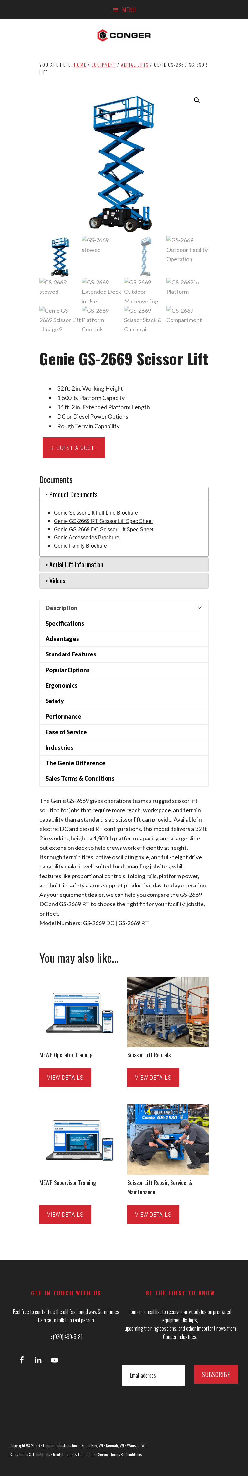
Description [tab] (62, 607)
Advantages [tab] (62, 638)
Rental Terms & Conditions (74, 1454)
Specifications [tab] (65, 623)
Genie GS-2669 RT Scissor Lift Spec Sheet (103, 521)
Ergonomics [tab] (62, 685)
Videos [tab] (57, 580)
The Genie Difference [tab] (76, 762)
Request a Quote (73, 447)
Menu (129, 9)
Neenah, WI (115, 1445)
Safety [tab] (55, 700)
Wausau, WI (136, 1445)
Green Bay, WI (92, 1445)
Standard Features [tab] (71, 654)
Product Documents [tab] (73, 494)
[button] (197, 100)
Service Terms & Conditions (120, 1454)
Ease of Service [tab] (66, 732)
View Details (65, 1077)
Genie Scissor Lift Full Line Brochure (96, 512)
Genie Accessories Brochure (86, 537)
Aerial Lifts (135, 64)
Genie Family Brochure (80, 546)
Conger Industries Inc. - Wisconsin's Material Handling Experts (124, 35)
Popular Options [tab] (68, 669)
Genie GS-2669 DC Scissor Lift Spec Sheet (103, 529)
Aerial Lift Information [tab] (76, 564)
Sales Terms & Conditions (30, 1454)
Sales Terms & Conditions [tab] (80, 778)
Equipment (104, 64)
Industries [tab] (60, 747)
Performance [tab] (63, 716)
